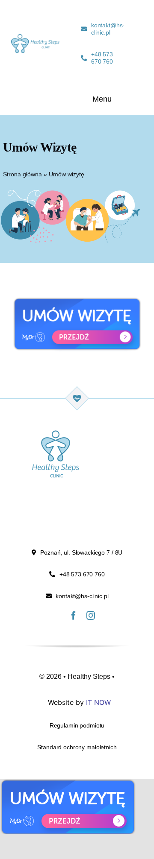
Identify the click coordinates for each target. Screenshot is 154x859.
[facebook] (73, 615)
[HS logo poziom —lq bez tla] (35, 38)
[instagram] (90, 615)
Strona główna (22, 174)
